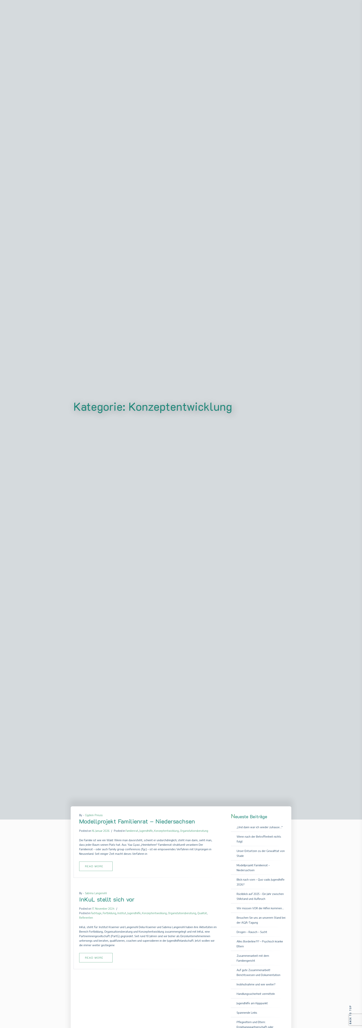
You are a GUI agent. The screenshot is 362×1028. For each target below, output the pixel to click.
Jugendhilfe (146, 830)
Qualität (202, 913)
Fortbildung (109, 913)
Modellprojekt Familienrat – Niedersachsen (137, 821)
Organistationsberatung (194, 830)
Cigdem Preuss (94, 815)
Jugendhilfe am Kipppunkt (252, 1003)
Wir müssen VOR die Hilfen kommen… (260, 908)
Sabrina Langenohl (96, 893)
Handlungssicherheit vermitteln (256, 993)
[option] (148, 843)
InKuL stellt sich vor (107, 899)
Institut (121, 913)
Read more (94, 866)
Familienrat (132, 830)
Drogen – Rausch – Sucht (252, 932)
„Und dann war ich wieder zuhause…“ (260, 827)
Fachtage (96, 913)
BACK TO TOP (350, 1014)
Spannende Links (247, 1012)
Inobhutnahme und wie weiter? (256, 984)
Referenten (86, 917)
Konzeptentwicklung (166, 830)
